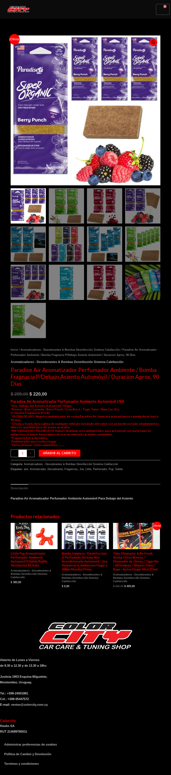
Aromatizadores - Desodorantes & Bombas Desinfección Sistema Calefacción (70, 349)
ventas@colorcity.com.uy (29, 704)
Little (88, 469)
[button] (89, 8)
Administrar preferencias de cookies (30, 744)
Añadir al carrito (59, 453)
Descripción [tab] (19, 488)
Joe (81, 469)
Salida (119, 469)
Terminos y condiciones (21, 763)
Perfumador (100, 469)
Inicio (14, 349)
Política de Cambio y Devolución (27, 754)
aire (26, 469)
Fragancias (71, 469)
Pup (111, 469)
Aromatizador (38, 469)
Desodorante (55, 469)
